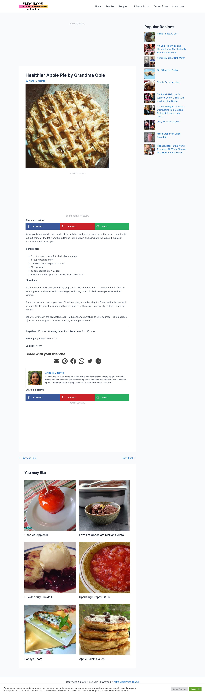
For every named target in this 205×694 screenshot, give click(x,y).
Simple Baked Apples (168, 82)
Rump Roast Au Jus (167, 33)
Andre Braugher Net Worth (171, 58)
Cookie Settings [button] (179, 689)
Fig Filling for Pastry (167, 70)
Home (98, 6)
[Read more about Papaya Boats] (50, 629)
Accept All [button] (195, 689)
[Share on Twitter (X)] (90, 361)
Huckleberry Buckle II (38, 597)
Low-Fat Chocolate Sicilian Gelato (101, 535)
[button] (128, 6)
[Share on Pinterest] (65, 361)
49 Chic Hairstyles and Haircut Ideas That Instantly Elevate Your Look (171, 49)
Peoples (110, 6)
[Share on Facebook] (73, 361)
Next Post (129, 458)
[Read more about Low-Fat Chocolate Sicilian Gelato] (105, 505)
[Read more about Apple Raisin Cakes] (105, 629)
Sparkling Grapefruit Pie (95, 597)
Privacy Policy (141, 6)
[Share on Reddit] (98, 361)
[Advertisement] (77, 45)
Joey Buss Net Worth (168, 121)
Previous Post (27, 458)
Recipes (123, 6)
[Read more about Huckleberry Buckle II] (50, 567)
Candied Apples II (36, 535)
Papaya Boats (33, 659)
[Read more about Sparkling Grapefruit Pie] (105, 567)
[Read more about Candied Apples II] (50, 505)
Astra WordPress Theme (126, 681)
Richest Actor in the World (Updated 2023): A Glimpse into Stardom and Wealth (171, 149)
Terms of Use (161, 6)
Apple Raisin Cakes (92, 659)
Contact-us (178, 6)
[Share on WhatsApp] (81, 361)
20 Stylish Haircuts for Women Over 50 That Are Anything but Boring (170, 97)
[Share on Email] (56, 361)
